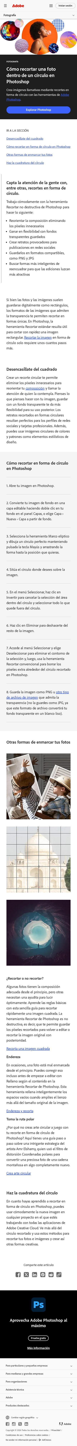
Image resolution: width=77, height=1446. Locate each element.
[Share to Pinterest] (42, 1274)
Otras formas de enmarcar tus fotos (29, 155)
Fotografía (10, 15)
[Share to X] (26, 1274)
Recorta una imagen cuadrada (28, 1048)
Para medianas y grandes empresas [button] (24, 1373)
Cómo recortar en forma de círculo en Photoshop (38, 147)
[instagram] (14, 1424)
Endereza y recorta (19, 1111)
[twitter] (20, 1424)
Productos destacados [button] (17, 1405)
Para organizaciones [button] (16, 1381)
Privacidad (55, 1430)
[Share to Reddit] (51, 1274)
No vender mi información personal (21, 1440)
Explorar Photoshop (38, 110)
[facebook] (7, 1424)
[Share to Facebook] (18, 1274)
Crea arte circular (18, 1173)
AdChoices (46, 1440)
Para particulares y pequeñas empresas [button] (27, 1365)
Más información (38, 1348)
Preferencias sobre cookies (36, 1435)
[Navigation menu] (5, 5)
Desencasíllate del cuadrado (24, 139)
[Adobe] (18, 5)
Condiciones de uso (14, 1435)
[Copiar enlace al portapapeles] (58, 1274)
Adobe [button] (9, 1397)
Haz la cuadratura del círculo (25, 163)
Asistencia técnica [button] (15, 1389)
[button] (51, 6)
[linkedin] (26, 1424)
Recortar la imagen (38, 337)
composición (35, 388)
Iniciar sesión (65, 5)
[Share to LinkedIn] (34, 1274)
